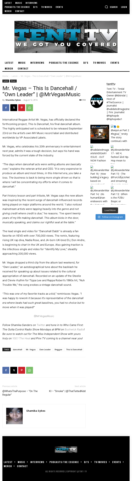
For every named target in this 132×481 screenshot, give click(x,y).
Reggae (58, 349)
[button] (111, 7)
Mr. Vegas (31, 349)
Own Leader (45, 349)
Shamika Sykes (13, 100)
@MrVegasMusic (44, 316)
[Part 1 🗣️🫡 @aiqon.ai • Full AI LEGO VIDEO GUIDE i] (99, 134)
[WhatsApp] (29, 107)
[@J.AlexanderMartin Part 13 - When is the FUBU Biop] (120, 195)
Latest (15, 76)
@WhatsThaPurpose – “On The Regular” (20, 393)
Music (13, 81)
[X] (13, 107)
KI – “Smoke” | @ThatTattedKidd (67, 391)
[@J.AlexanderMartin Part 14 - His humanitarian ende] (99, 195)
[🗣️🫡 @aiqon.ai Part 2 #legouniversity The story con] (120, 134)
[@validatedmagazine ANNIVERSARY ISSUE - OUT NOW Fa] (99, 154)
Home (5, 76)
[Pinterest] (21, 107)
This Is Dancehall (74, 349)
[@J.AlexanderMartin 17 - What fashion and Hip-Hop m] (120, 154)
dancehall (17, 349)
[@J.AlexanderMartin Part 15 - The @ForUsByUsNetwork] (120, 175)
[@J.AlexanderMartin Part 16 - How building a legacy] (99, 175)
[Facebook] (5, 107)
